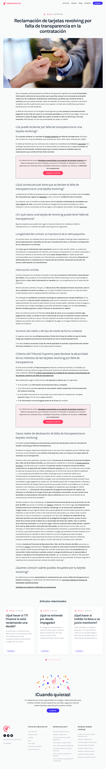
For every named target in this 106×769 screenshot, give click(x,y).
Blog (29, 740)
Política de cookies (34, 749)
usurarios (82, 144)
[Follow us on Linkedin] (8, 735)
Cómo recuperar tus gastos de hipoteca (62, 755)
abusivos (83, 207)
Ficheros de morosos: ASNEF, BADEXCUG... (62, 738)
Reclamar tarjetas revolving (85, 728)
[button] (46, 659)
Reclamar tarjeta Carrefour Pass (87, 742)
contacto (87, 3)
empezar (98, 3)
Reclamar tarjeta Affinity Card (86, 757)
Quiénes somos (32, 734)
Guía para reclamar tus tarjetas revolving (62, 749)
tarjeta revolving (51, 137)
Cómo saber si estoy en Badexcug (63, 745)
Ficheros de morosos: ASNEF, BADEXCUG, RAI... (86, 735)
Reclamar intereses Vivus (85, 748)
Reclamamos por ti (60, 727)
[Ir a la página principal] (12, 3)
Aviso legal (31, 743)
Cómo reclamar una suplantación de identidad (63, 760)
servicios (66, 3)
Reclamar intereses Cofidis (86, 754)
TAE (17, 280)
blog (80, 3)
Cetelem (50, 505)
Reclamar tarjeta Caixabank (86, 745)
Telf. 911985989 (7, 743)
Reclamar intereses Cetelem (86, 751)
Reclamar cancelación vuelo (61, 731)
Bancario (50, 14)
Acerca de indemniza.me (37, 727)
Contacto (31, 737)
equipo (74, 3)
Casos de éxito (32, 731)
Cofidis (27, 547)
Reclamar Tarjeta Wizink (85, 739)
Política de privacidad (34, 746)
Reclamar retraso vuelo (60, 734)
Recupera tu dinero (53, 173)
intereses (43, 197)
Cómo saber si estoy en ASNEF (62, 742)
